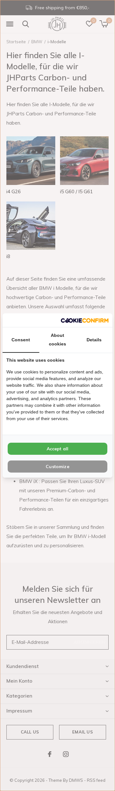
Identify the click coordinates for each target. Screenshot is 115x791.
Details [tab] (94, 339)
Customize (57, 466)
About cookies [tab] (57, 339)
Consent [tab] (21, 339)
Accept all (58, 449)
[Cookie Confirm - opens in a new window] (85, 320)
